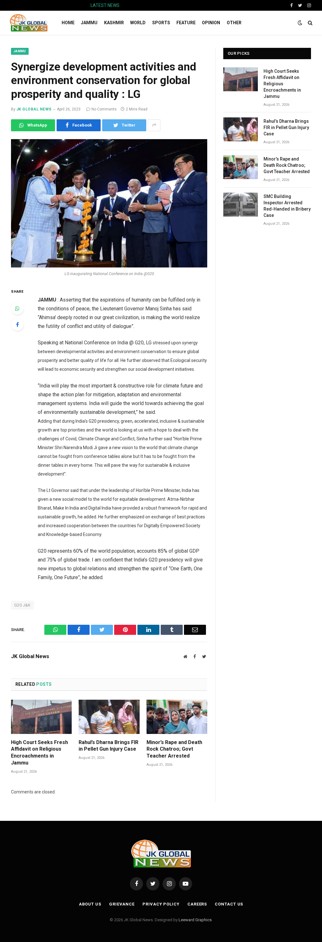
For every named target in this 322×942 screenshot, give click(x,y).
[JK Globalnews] (28, 23)
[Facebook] (17, 324)
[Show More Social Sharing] (154, 125)
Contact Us (229, 904)
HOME (68, 22)
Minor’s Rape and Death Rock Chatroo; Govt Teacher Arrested (174, 749)
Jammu (20, 51)
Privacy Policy (161, 904)
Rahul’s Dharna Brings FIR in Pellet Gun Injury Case (179, 5)
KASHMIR (114, 22)
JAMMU (89, 22)
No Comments (104, 109)
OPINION (211, 22)
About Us (90, 904)
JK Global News (34, 109)
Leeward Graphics (195, 919)
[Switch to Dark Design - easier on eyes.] (300, 22)
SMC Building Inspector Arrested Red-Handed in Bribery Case (287, 206)
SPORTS (161, 22)
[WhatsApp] (17, 308)
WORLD (138, 22)
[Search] (310, 23)
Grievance (122, 904)
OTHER (234, 22)
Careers (197, 904)
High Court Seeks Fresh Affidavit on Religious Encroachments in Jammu (39, 752)
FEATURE (186, 22)
